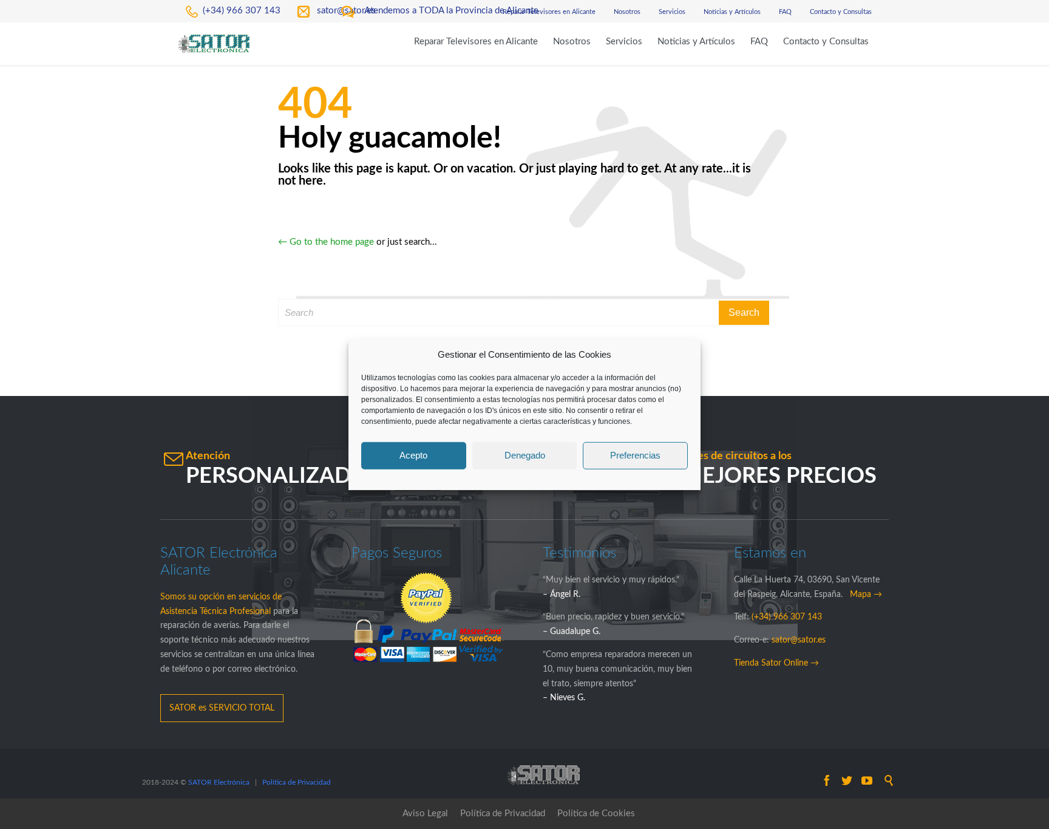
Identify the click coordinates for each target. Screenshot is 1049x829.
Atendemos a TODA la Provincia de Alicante (451, 10)
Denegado (524, 455)
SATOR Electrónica (219, 782)
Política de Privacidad (296, 782)
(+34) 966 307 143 (241, 10)
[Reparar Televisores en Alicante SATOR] (214, 43)
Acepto (413, 455)
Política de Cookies (596, 813)
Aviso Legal (425, 813)
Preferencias (635, 455)
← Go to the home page (326, 242)
